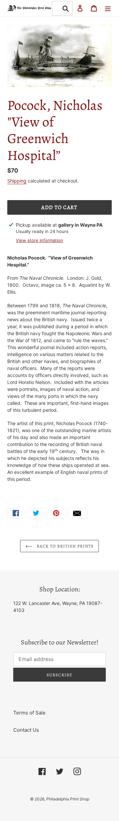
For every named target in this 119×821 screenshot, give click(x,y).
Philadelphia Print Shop (67, 798)
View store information (39, 240)
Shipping (16, 181)
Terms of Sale (29, 712)
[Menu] (108, 8)
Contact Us (26, 730)
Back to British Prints (64, 546)
